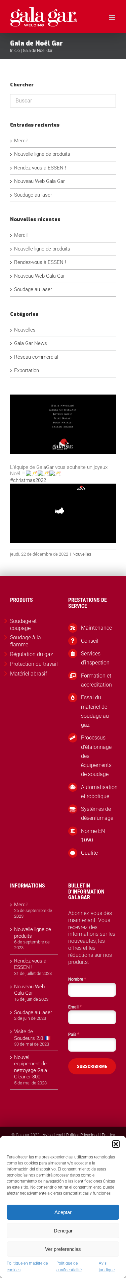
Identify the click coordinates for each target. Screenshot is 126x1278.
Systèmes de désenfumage (97, 813)
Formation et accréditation (96, 680)
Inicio (15, 50)
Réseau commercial (36, 357)
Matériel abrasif (28, 673)
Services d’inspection (95, 658)
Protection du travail (34, 664)
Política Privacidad (82, 1135)
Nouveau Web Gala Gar (39, 181)
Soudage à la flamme (25, 641)
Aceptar (63, 1212)
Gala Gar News (30, 343)
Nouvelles (82, 554)
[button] (116, 1144)
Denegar (63, 1230)
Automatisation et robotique (98, 791)
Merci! (21, 141)
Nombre (77, 979)
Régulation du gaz (31, 654)
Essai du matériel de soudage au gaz (95, 711)
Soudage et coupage (23, 624)
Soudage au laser (33, 195)
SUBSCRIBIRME (92, 1066)
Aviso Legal (53, 1135)
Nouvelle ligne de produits (42, 154)
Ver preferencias (63, 1249)
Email (75, 1006)
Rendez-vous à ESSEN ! (40, 168)
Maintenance (96, 628)
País (73, 1034)
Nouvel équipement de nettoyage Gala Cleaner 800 (30, 1067)
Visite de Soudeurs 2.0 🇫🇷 (32, 1034)
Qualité (89, 853)
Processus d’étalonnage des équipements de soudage (96, 755)
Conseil (89, 641)
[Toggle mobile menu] (112, 17)
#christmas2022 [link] (28, 480)
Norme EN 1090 (93, 835)
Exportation (26, 370)
